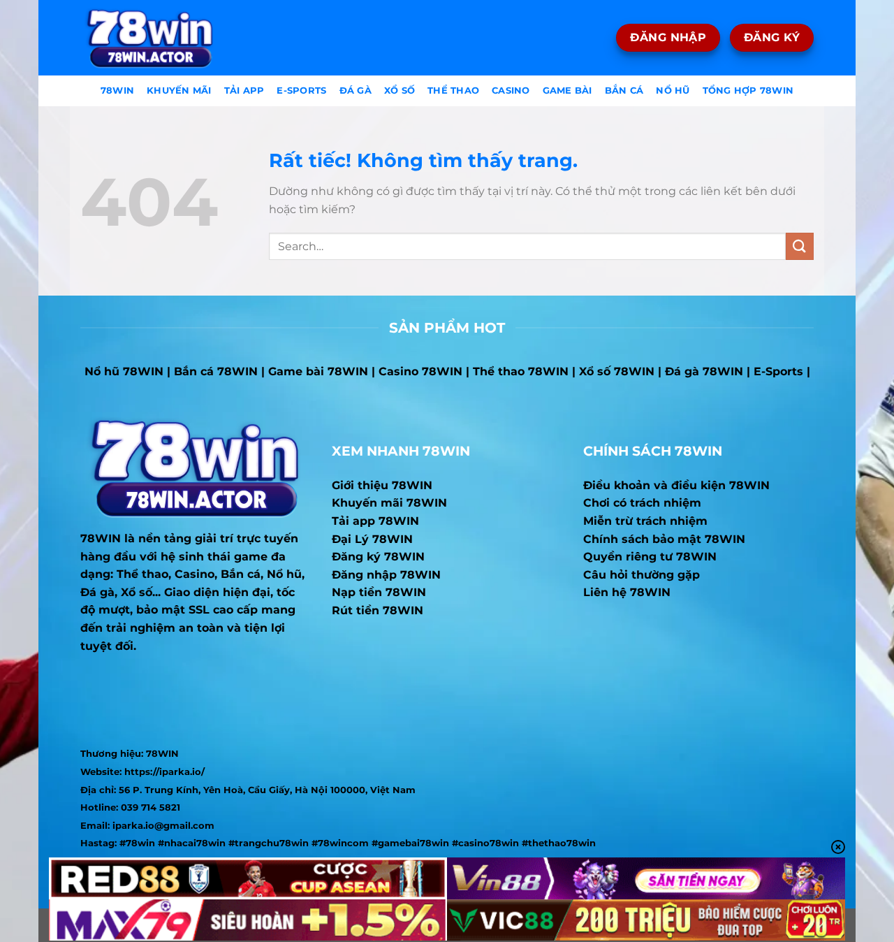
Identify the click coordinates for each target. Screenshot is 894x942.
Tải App (244, 90)
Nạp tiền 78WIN (379, 592)
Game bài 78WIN (318, 371)
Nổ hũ (672, 90)
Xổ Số (399, 90)
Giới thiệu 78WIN (382, 485)
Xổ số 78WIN (616, 371)
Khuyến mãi (179, 90)
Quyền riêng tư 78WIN (650, 556)
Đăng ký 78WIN (378, 556)
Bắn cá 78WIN (216, 371)
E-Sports (301, 90)
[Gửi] (800, 246)
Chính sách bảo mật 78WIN (664, 539)
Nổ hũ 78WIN (124, 371)
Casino (511, 90)
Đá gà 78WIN (704, 371)
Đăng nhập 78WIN (386, 574)
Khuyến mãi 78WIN (389, 502)
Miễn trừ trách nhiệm (645, 521)
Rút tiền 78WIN (377, 610)
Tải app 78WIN (375, 521)
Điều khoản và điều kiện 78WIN (676, 485)
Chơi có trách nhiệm (642, 502)
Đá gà (355, 90)
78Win (117, 90)
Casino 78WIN (420, 371)
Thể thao (453, 90)
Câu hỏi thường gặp (641, 574)
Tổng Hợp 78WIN (748, 90)
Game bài (567, 90)
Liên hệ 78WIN (626, 592)
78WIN (100, 538)
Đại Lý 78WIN (372, 539)
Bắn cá (624, 90)
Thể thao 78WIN (521, 371)
